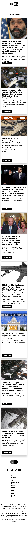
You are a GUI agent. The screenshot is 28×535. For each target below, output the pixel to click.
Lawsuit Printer (15, 482)
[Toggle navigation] (14, 8)
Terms (13, 497)
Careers (13, 475)
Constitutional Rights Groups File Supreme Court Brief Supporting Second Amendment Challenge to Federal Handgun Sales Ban (13, 386)
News (12, 484)
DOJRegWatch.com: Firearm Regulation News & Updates (13, 335)
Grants (13, 485)
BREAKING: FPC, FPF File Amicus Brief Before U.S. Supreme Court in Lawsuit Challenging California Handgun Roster (12, 94)
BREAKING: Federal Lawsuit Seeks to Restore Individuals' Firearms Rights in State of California (14, 434)
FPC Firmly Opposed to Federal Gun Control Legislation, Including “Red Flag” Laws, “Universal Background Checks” (13, 240)
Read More (7, 63)
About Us (13, 480)
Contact (13, 493)
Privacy (13, 495)
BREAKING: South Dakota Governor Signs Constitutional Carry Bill (12, 141)
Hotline (13, 487)
